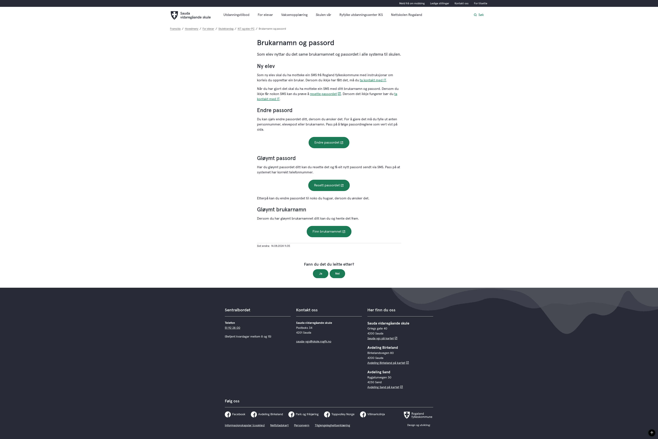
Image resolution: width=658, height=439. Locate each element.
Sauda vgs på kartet (380, 338)
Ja (320, 273)
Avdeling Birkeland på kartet (386, 363)
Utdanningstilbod (236, 15)
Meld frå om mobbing (412, 3)
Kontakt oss (461, 3)
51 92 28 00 (232, 327)
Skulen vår (323, 15)
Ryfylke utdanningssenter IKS (361, 15)
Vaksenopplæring (294, 15)
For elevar (265, 15)
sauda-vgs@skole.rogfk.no (313, 341)
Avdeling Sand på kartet (383, 387)
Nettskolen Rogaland (406, 15)
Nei (337, 273)
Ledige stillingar (439, 3)
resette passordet (323, 94)
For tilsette (480, 3)
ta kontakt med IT (373, 80)
